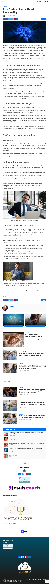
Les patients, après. (13, 437)
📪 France (5, 542)
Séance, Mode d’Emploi (40, 579)
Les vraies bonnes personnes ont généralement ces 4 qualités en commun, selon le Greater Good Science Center (31, 353)
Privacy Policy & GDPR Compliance (9, 523)
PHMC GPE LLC (18, 581)
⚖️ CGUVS (28, 579)
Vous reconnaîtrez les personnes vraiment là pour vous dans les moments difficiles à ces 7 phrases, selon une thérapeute (32, 366)
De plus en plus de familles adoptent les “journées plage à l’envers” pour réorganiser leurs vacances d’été (26, 433)
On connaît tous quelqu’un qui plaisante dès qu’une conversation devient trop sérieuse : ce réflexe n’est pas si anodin (32, 390)
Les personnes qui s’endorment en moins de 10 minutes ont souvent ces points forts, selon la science (35, 337)
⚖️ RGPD (32, 579)
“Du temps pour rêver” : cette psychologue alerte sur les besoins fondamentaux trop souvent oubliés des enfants (25, 449)
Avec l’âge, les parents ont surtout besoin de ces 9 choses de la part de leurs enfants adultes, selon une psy (32, 417)
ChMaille (9, 15)
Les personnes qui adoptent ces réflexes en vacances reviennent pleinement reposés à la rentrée (32, 404)
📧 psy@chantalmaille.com (8, 540)
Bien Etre (5, 6)
